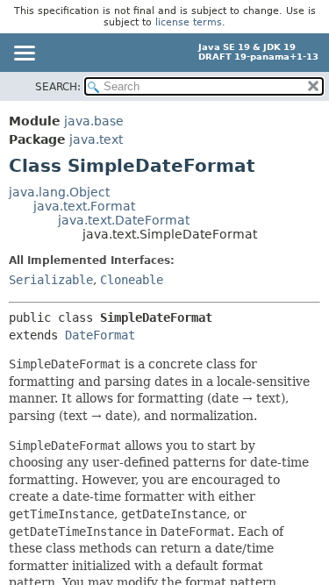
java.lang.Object (59, 192)
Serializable (51, 280)
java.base (94, 121)
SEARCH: (58, 87)
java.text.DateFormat (124, 220)
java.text (96, 139)
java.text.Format (84, 206)
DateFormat (100, 335)
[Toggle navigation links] (24, 54)
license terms (188, 22)
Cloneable (131, 280)
